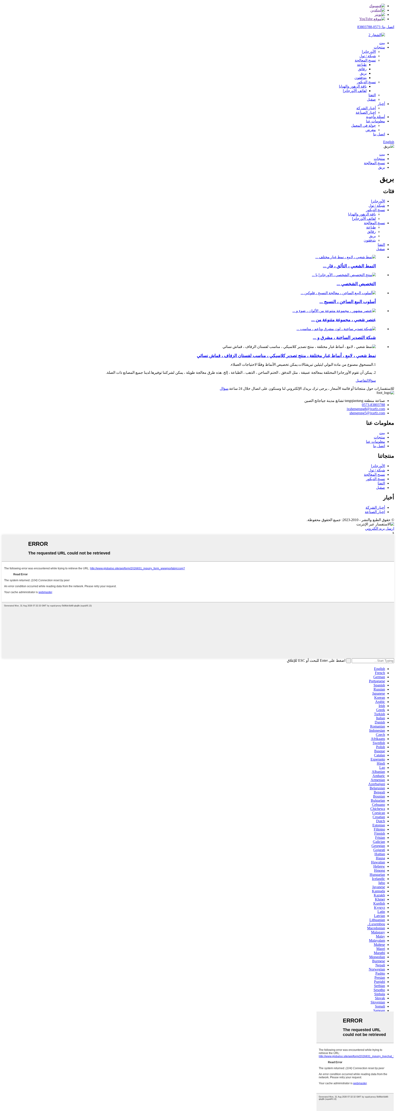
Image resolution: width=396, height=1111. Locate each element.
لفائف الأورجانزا (355, 91)
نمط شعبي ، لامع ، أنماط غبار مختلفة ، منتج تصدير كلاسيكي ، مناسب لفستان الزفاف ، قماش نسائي (286, 355)
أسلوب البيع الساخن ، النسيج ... (347, 301)
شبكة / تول (367, 56)
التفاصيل (362, 380)
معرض (371, 130)
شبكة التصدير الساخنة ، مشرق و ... (344, 337)
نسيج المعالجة (365, 60)
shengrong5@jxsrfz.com (367, 413)
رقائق (362, 69)
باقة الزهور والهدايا (353, 86)
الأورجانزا (369, 52)
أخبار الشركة (366, 108)
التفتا (372, 95)
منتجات (379, 47)
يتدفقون (361, 78)
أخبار (381, 104)
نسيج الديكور (366, 82)
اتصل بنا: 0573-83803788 (375, 27)
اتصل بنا (379, 134)
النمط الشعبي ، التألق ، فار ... (349, 266)
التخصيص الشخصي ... (356, 283)
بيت (382, 43)
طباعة (362, 65)
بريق (363, 73)
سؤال (372, 380)
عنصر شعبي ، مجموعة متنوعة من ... (343, 319)
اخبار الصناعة (366, 112)
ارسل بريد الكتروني (379, 528)
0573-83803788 (373, 405)
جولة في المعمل (363, 125)
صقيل (371, 99)
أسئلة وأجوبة (375, 117)
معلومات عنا (375, 121)
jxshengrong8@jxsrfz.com (366, 409)
